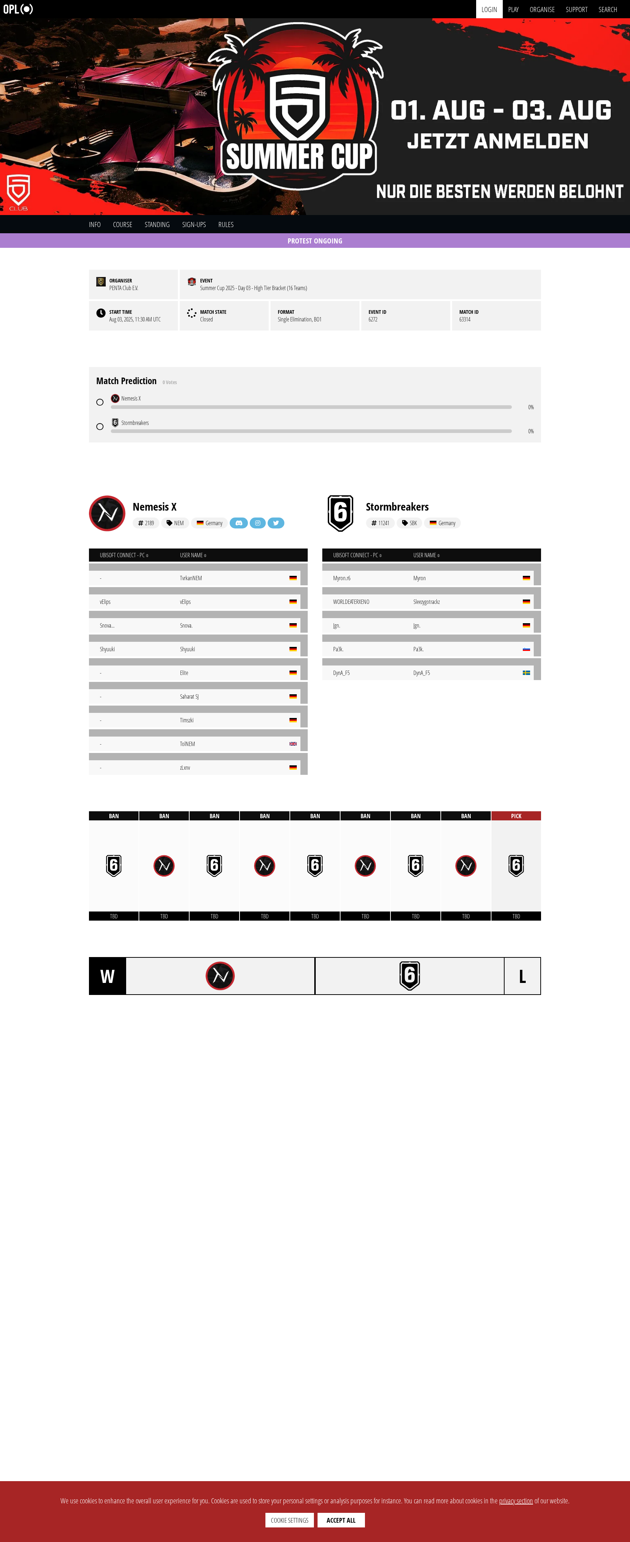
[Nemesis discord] (239, 523)
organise (542, 9)
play (513, 9)
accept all (341, 1520)
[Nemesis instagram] (258, 523)
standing (157, 224)
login (489, 9)
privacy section (516, 1501)
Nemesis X (154, 506)
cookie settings (289, 1520)
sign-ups (194, 224)
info (95, 224)
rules (226, 224)
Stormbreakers (397, 506)
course (122, 224)
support (577, 9)
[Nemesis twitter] (276, 523)
